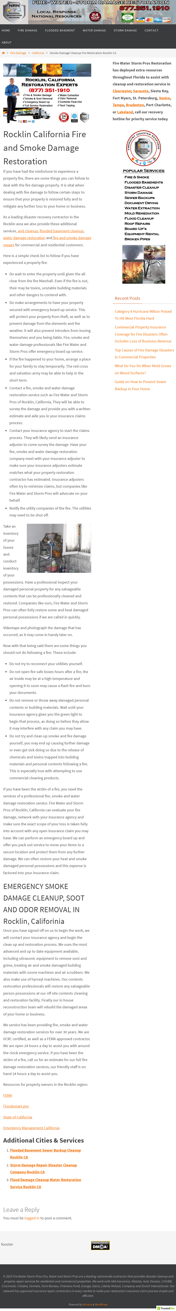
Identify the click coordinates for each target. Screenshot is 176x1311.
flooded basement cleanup (61, 230)
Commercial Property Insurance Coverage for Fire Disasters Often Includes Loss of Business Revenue (143, 334)
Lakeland (125, 111)
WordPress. (101, 1304)
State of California (17, 1117)
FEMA (7, 1095)
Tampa (118, 104)
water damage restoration (24, 237)
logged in (31, 1217)
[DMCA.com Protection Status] (100, 1249)
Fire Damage (18, 53)
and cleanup (28, 230)
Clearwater (122, 90)
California (38, 53)
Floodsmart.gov (16, 1106)
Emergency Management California (31, 1127)
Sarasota (141, 90)
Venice (164, 98)
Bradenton (135, 104)
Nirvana (87, 1304)
